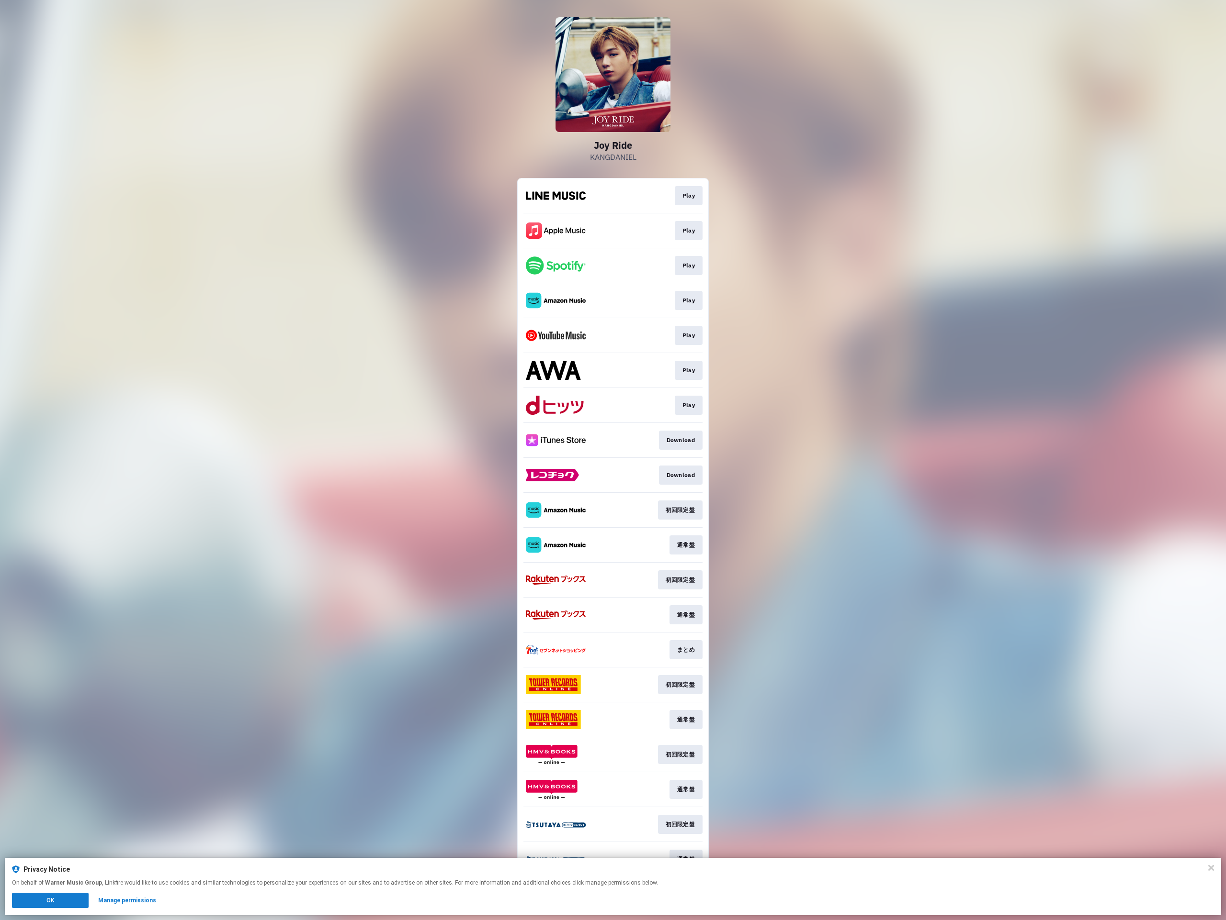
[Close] (1211, 868)
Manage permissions (127, 900)
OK (50, 900)
